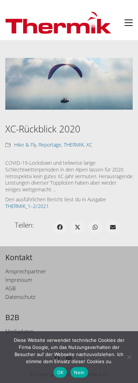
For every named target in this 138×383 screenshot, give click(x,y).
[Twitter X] (77, 227)
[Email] (113, 227)
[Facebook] (60, 227)
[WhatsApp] (95, 227)
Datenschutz (20, 296)
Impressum (18, 279)
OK (60, 372)
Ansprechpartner (25, 271)
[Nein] (129, 357)
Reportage (50, 145)
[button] (129, 23)
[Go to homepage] (58, 23)
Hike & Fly (25, 145)
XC (89, 145)
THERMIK (74, 145)
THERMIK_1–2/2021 (27, 206)
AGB (10, 288)
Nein (79, 372)
